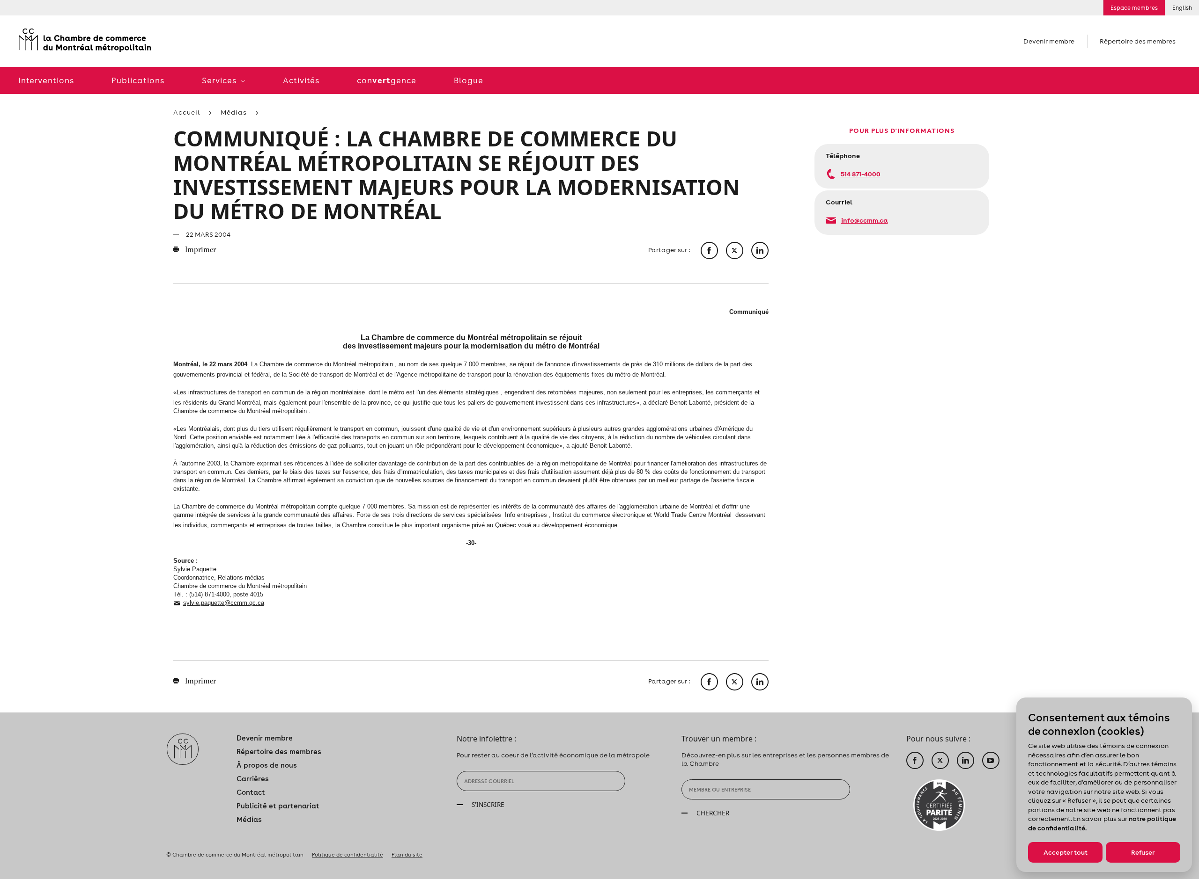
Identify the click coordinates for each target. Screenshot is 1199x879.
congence (386, 80)
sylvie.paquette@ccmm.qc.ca (223, 602)
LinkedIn (965, 760)
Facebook (915, 760)
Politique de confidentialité (347, 854)
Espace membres (1134, 7)
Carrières (253, 778)
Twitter (940, 760)
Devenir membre (1048, 41)
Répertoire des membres (1138, 41)
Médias (234, 112)
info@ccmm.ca (864, 220)
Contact (251, 792)
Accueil (186, 112)
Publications (137, 80)
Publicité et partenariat (278, 805)
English (1182, 7)
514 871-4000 (861, 173)
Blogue (468, 80)
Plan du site (407, 854)
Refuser (1143, 852)
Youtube (990, 760)
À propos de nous (267, 765)
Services (220, 80)
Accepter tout (1066, 852)
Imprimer (200, 250)
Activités (301, 80)
